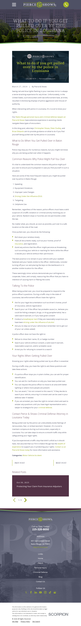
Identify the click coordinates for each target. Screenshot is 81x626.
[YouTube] (40, 592)
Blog (40, 577)
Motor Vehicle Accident (32, 455)
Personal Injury (40, 567)
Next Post (61, 463)
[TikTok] (50, 592)
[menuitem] (15, 621)
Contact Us (40, 581)
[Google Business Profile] (55, 592)
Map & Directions (40, 547)
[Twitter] (26, 592)
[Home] (39, 5)
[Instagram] (45, 592)
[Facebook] (31, 592)
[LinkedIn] (35, 592)
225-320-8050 (40, 529)
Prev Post (20, 463)
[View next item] (25, 500)
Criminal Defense (40, 572)
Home (40, 558)
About (40, 563)
